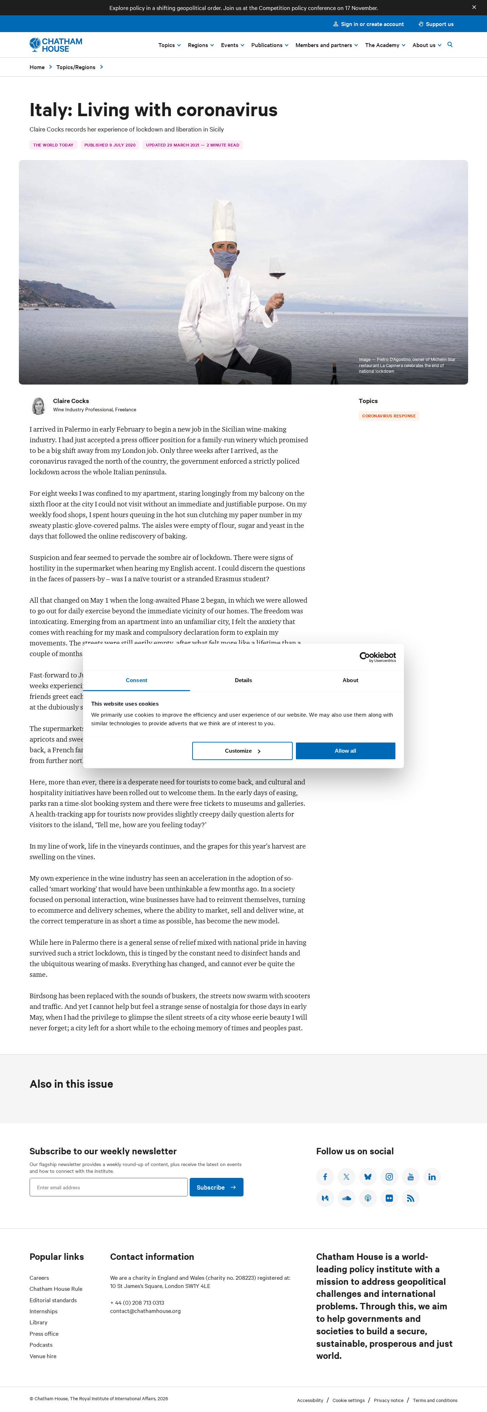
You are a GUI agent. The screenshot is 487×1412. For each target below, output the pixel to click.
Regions (85, 67)
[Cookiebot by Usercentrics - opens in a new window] (365, 657)
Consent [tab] (136, 680)
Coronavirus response (389, 415)
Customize (238, 751)
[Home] (56, 44)
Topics (64, 67)
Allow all (345, 751)
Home (37, 67)
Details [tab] (243, 680)
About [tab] (350, 680)
